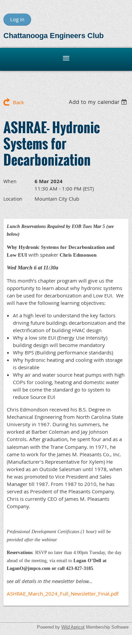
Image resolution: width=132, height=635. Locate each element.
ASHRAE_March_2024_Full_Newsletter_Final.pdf (62, 593)
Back (18, 102)
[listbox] (99, 102)
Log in (17, 19)
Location (12, 199)
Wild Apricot (73, 627)
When (10, 181)
